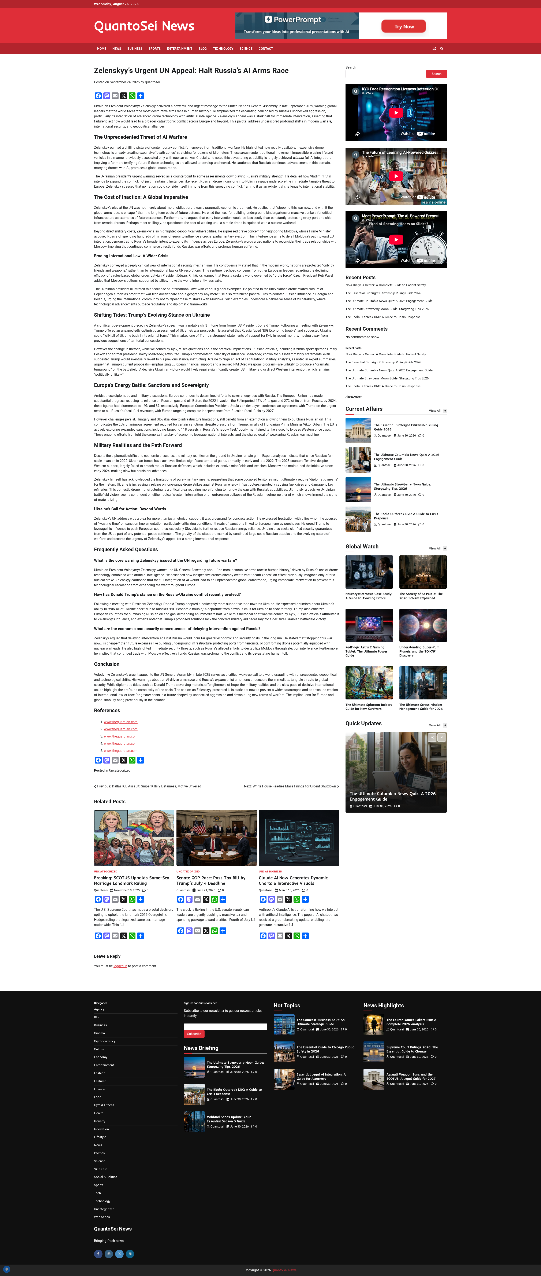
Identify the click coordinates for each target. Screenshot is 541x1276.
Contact (266, 49)
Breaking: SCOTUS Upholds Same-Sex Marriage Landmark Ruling (131, 880)
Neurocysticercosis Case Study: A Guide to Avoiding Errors (369, 596)
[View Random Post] (434, 48)
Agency (99, 1009)
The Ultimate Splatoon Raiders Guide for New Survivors (369, 707)
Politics (99, 1153)
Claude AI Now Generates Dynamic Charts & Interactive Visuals (293, 880)
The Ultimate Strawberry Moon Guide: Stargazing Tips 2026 (387, 309)
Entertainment (179, 49)
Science (246, 49)
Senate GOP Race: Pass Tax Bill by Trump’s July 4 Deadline (210, 880)
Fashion (99, 1073)
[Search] (442, 48)
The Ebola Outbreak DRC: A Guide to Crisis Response (383, 317)
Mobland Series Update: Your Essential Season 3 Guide (229, 1119)
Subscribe (194, 1034)
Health (98, 1113)
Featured (100, 1081)
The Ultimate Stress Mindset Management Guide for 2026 (421, 707)
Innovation (101, 1129)
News (116, 49)
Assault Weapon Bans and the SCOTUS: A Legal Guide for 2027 (411, 1076)
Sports (155, 49)
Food (97, 1097)
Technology (223, 49)
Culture (99, 1049)
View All (435, 411)
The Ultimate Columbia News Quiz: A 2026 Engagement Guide (389, 301)
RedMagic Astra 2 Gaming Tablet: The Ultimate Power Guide (366, 651)
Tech (97, 1193)
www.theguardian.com (121, 722)
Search (351, 67)
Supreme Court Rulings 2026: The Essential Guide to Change (412, 1049)
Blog (203, 49)
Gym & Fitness (104, 1105)
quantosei (152, 82)
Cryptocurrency (104, 1041)
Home (101, 49)
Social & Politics (105, 1177)
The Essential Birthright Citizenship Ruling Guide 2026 (383, 293)
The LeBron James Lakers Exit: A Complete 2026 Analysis (411, 1022)
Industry (99, 1121)
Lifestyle (100, 1137)
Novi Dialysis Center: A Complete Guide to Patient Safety (386, 285)
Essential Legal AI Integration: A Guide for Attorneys (321, 1076)
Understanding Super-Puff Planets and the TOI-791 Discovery (419, 651)
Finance (99, 1089)
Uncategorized (119, 770)
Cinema (99, 1033)
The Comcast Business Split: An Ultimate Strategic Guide (321, 1022)
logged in (120, 966)
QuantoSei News (144, 25)
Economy (100, 1057)
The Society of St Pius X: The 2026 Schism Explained (421, 596)
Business (134, 49)
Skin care (100, 1169)
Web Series (102, 1217)
